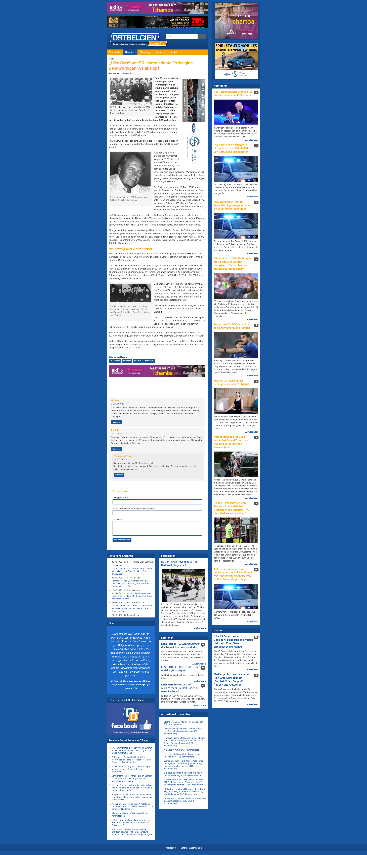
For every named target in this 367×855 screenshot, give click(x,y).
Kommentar (118, 519)
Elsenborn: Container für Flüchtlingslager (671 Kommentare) (183, 723)
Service (160, 52)
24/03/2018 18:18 (119, 404)
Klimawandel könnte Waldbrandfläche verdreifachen (130, 814)
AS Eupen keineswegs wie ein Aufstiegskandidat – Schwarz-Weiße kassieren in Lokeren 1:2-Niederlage (132, 806)
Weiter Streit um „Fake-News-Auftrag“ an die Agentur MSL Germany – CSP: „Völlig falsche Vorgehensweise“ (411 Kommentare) (183, 765)
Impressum (170, 848)
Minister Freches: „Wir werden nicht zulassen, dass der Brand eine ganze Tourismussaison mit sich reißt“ (131, 583)
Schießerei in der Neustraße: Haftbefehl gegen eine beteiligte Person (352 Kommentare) (185, 801)
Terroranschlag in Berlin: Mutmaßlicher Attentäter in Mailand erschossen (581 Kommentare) (184, 731)
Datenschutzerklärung (191, 848)
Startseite (114, 52)
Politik (112, 59)
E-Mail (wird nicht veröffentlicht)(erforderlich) (134, 508)
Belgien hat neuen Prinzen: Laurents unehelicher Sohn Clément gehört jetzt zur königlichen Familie (132, 797)
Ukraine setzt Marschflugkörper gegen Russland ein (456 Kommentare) (182, 755)
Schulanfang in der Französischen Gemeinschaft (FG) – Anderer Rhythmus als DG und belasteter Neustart (132, 596)
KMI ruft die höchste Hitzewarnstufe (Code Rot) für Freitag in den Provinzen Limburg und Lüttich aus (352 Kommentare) (184, 791)
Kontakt (174, 52)
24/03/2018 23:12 (121, 459)
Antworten (116, 422)
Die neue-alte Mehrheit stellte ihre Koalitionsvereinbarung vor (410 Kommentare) (183, 774)
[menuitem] (115, 52)
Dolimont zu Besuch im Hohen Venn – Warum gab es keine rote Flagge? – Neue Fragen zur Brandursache (132, 571)
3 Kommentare (127, 74)
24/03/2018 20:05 (119, 433)
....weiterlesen (199, 628)
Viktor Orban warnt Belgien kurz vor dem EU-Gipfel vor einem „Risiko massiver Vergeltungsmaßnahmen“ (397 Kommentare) (184, 782)
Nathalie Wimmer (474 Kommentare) (181, 750)
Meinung (145, 52)
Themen (129, 52)
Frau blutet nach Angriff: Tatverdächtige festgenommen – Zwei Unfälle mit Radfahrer (131, 769)
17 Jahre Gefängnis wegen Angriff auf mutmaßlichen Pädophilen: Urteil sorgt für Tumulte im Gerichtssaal (132, 750)
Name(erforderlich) (121, 497)
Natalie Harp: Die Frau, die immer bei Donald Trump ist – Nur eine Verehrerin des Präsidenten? (131, 822)
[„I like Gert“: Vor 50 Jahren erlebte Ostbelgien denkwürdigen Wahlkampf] (131, 91)
